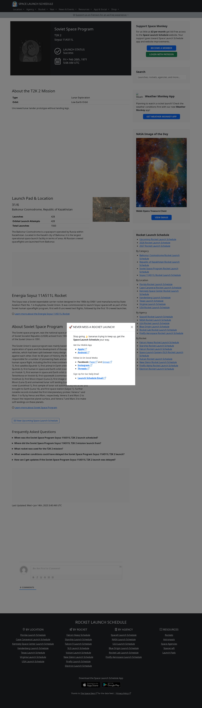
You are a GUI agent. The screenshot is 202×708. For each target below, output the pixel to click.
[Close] (132, 327)
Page (92, 361)
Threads (82, 368)
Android (82, 352)
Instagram (84, 365)
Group (106, 361)
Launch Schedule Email (91, 378)
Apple (81, 349)
